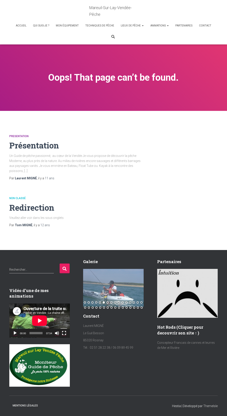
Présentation (34, 145)
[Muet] (57, 333)
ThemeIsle (210, 406)
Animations (158, 25)
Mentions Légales (25, 405)
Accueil (21, 25)
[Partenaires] (187, 293)
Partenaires (183, 25)
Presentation (19, 136)
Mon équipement (67, 25)
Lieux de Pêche (131, 25)
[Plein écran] (64, 333)
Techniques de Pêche (99, 25)
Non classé (17, 198)
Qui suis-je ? (41, 25)
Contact (205, 25)
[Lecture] (15, 333)
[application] (39, 321)
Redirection (31, 207)
